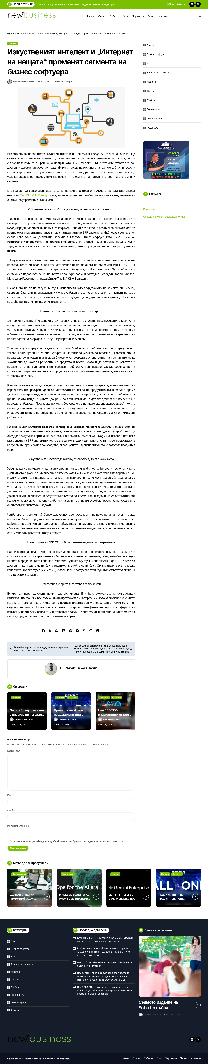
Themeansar (62, 1058)
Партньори (138, 16)
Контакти (163, 16)
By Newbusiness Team (23, 81)
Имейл (12, 810)
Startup (151, 45)
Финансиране (155, 118)
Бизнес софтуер (156, 54)
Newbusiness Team (81, 668)
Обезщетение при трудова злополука (164, 216)
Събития (114, 16)
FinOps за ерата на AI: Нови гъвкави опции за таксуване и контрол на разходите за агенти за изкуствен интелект (103, 952)
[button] (198, 977)
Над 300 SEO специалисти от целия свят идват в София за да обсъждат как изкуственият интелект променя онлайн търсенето (105, 990)
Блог (125, 16)
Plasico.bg (149, 209)
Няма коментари (63, 81)
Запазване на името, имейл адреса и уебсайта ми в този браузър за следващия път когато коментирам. (67, 841)
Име (10, 795)
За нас (151, 16)
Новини (90, 16)
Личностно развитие (158, 72)
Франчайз (152, 127)
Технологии (153, 109)
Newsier (47, 1058)
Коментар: (14, 750)
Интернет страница (18, 825)
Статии (102, 16)
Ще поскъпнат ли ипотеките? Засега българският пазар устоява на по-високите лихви (105, 939)
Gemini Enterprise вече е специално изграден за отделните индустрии (27, 716)
